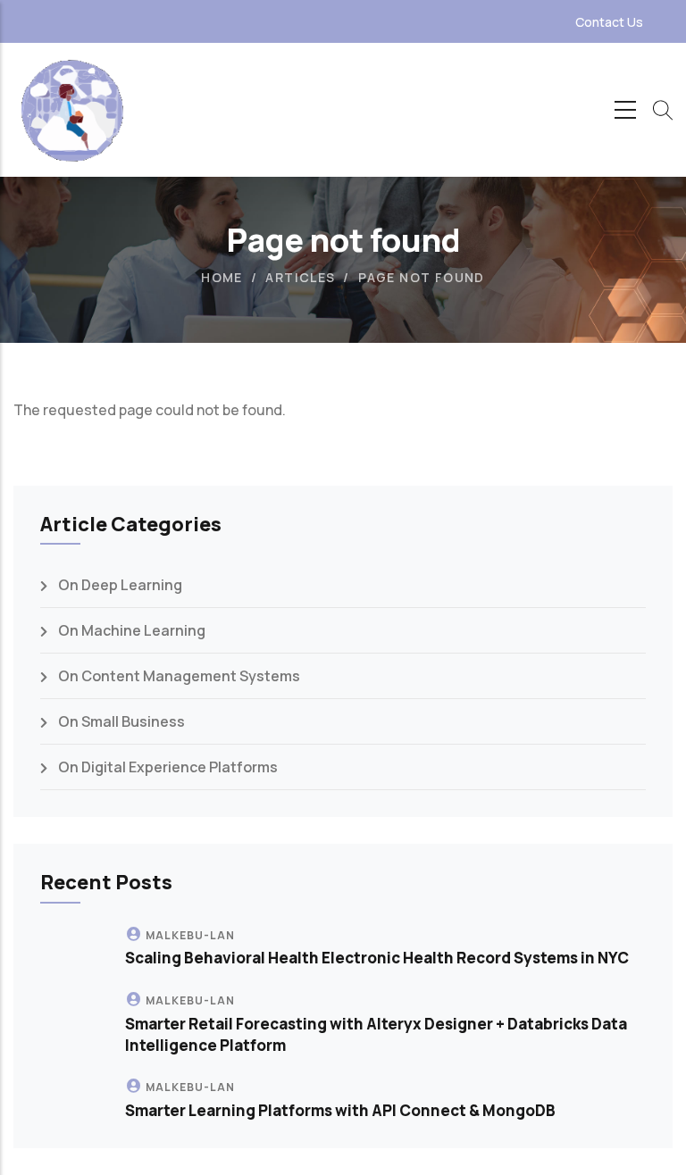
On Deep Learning (120, 585)
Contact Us (609, 21)
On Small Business (121, 721)
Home (222, 277)
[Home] (71, 110)
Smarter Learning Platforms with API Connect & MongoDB (340, 1110)
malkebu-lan (190, 935)
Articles (300, 277)
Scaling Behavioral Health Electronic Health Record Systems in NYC (377, 957)
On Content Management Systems (179, 676)
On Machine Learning (131, 630)
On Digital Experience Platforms (168, 767)
